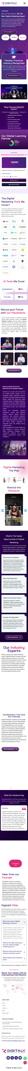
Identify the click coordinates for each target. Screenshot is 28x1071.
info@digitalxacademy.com (18, 1041)
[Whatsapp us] (25, 1058)
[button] (24, 3)
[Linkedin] (20, 1058)
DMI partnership (9, 977)
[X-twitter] (16, 1058)
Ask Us (24, 965)
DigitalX (3, 19)
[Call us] (25, 1062)
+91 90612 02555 (6, 1041)
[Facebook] (8, 1058)
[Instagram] (12, 1058)
